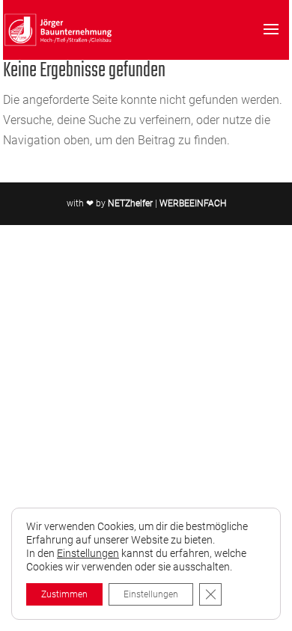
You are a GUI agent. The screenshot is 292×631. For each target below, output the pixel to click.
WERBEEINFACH (192, 203)
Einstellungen (88, 553)
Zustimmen (64, 594)
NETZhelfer (130, 203)
